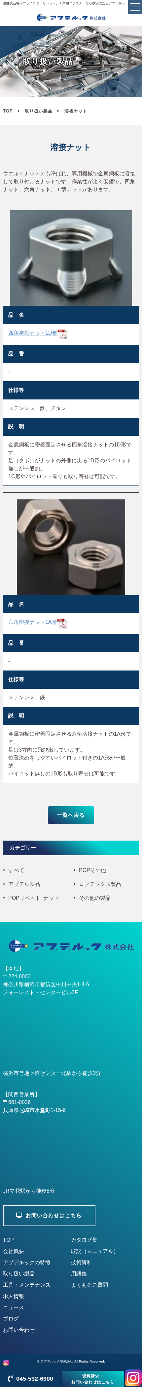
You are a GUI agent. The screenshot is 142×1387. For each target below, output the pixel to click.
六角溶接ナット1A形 (32, 622)
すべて (16, 870)
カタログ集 (84, 1240)
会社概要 (13, 1251)
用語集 (79, 1273)
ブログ (11, 1318)
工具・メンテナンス (27, 1285)
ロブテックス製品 (100, 884)
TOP (8, 1240)
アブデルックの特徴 (27, 1262)
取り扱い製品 (39, 111)
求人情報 (13, 1296)
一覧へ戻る (71, 815)
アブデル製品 (24, 884)
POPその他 (92, 870)
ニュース (13, 1307)
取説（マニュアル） (95, 1251)
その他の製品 (95, 898)
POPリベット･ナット (33, 898)
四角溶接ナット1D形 (32, 333)
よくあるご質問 (89, 1285)
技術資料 (81, 1262)
